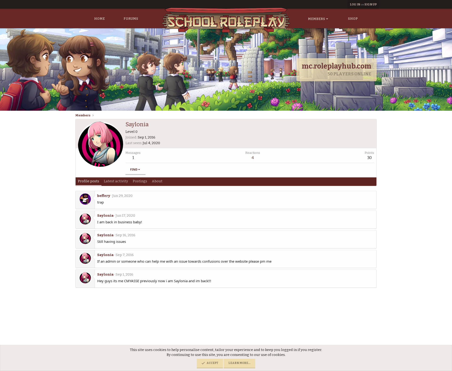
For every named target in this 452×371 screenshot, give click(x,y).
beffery (103, 196)
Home (99, 19)
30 (369, 157)
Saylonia (105, 215)
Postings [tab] (140, 181)
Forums (131, 19)
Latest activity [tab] (116, 181)
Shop (353, 19)
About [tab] (157, 181)
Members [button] (316, 19)
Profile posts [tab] (88, 181)
